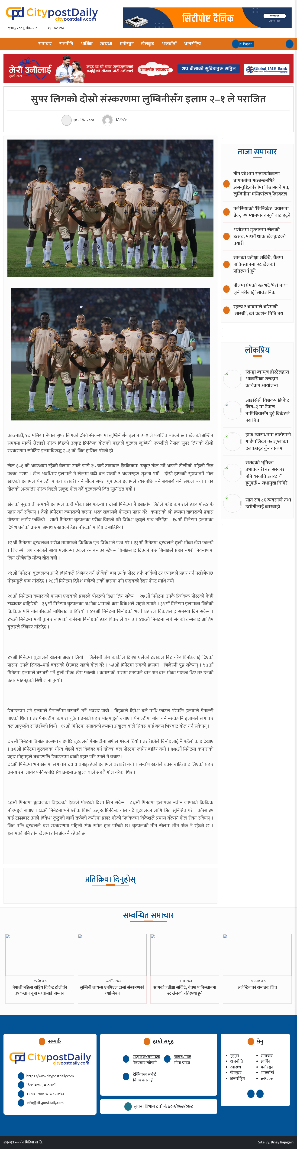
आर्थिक (87, 44)
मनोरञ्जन (127, 44)
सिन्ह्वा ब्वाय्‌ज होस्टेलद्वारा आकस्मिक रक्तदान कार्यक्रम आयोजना (267, 379)
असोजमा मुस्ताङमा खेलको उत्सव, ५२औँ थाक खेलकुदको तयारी (259, 236)
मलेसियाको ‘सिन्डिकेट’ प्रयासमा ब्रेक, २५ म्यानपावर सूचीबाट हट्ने (262, 212)
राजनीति (66, 44)
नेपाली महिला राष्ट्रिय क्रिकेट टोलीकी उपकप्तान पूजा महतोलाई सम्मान (40, 990)
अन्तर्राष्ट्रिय (192, 44)
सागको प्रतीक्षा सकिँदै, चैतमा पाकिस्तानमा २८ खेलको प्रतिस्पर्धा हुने (258, 264)
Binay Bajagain (282, 1142)
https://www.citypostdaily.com (50, 1076)
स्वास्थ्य (106, 44)
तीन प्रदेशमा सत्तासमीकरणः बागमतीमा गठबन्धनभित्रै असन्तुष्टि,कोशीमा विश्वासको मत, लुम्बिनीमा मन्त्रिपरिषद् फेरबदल (261, 184)
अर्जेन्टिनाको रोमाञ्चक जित (257, 987)
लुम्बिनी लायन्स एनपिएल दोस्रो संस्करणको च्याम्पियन (112, 990)
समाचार (45, 44)
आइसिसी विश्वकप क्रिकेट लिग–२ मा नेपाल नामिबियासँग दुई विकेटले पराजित (267, 410)
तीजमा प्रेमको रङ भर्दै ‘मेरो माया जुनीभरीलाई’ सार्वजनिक (260, 288)
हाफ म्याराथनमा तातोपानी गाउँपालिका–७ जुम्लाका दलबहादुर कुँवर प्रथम (268, 441)
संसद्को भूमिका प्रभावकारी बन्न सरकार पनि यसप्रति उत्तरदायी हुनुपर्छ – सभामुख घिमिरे (266, 473)
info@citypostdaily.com (45, 1103)
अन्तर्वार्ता (169, 44)
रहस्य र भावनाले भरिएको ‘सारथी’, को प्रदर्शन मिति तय (258, 310)
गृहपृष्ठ (234, 1055)
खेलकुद (147, 44)
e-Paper (267, 1078)
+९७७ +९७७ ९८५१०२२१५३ (45, 1094)
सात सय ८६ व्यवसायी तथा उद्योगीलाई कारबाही (268, 503)
